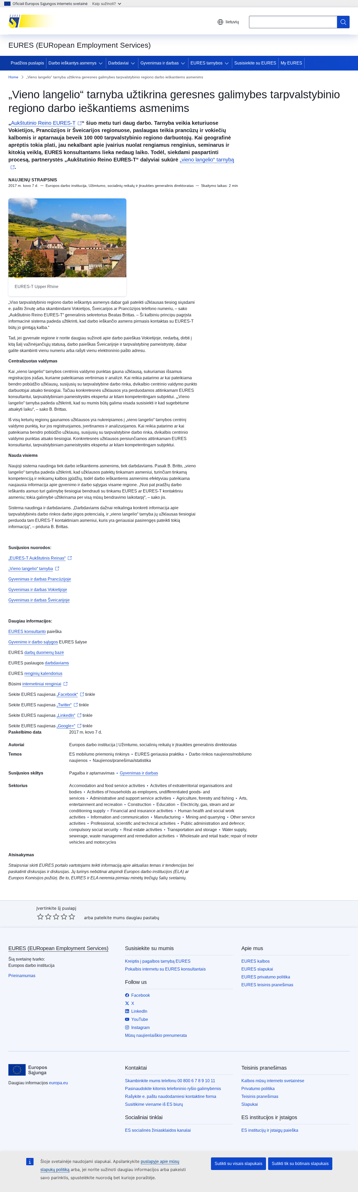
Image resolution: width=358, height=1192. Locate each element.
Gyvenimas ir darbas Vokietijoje (37, 589)
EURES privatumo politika (265, 977)
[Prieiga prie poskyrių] (101, 63)
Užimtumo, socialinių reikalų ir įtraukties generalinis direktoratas (177, 745)
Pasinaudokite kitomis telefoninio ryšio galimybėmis (173, 1088)
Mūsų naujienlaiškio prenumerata (156, 1035)
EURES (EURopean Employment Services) (58, 948)
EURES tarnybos (207, 63)
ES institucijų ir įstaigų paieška (269, 1130)
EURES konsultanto (27, 631)
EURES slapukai (257, 969)
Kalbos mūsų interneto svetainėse (272, 1081)
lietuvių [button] (232, 22)
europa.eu (58, 1083)
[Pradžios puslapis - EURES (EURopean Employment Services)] (34, 21)
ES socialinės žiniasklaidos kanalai (158, 1130)
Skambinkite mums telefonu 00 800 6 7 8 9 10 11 (170, 1081)
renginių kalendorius (43, 673)
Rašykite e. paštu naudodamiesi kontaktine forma (170, 1096)
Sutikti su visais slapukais (238, 1163)
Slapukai (249, 1104)
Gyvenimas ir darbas (159, 63)
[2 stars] (44, 916)
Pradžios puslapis (27, 63)
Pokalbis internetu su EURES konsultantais (165, 969)
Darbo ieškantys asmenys (72, 63)
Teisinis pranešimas (259, 1096)
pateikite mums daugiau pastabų (126, 917)
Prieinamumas (21, 975)
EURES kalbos (255, 961)
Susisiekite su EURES (255, 63)
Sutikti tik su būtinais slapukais (300, 1163)
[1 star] (40, 916)
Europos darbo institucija (92, 745)
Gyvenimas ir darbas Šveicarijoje (39, 600)
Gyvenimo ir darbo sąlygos (33, 642)
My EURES (291, 63)
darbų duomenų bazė (44, 652)
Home (13, 77)
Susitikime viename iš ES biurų (154, 1104)
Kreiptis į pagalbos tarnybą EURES (158, 961)
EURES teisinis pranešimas (267, 985)
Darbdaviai (118, 63)
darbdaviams (57, 663)
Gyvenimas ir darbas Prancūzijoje (39, 579)
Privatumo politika (258, 1088)
